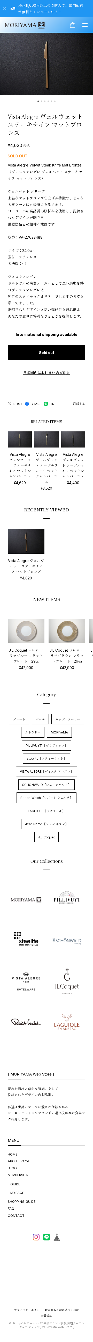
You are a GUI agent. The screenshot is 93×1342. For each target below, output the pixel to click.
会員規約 (46, 1316)
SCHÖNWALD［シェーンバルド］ (46, 785)
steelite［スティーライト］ (46, 758)
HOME (12, 1154)
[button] (38, 101)
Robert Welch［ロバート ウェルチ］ (46, 798)
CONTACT (16, 1215)
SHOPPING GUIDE (21, 1201)
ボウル (40, 719)
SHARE (36, 404)
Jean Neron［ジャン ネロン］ (46, 824)
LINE (53, 404)
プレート (19, 719)
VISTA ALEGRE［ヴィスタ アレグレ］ (46, 771)
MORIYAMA (59, 732)
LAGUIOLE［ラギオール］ (46, 811)
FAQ (11, 1208)
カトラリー (33, 732)
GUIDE (15, 1184)
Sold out (46, 352)
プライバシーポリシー (28, 1310)
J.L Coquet (46, 837)
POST (17, 404)
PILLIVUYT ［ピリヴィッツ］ (46, 745)
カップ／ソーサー (67, 719)
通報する (79, 404)
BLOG (12, 1168)
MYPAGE (17, 1193)
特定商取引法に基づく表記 (62, 1310)
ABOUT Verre (18, 1161)
